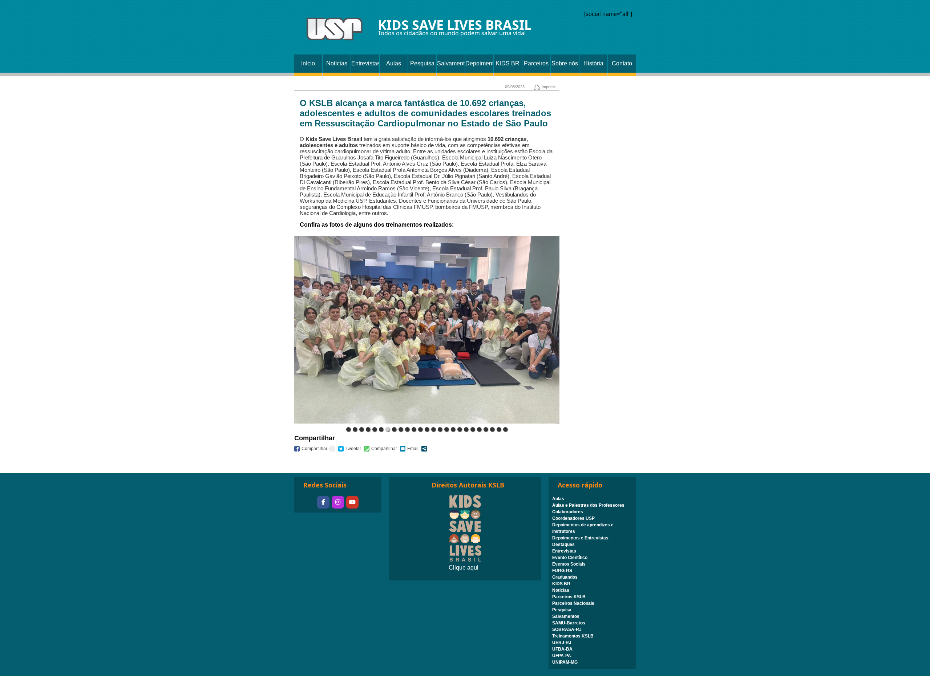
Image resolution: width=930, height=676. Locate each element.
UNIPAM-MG (565, 662)
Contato (622, 63)
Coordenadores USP (573, 518)
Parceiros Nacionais (573, 603)
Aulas (393, 63)
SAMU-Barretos (568, 623)
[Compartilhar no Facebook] (310, 449)
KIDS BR (507, 63)
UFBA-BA (562, 649)
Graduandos (565, 577)
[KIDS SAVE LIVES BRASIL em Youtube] (352, 502)
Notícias (336, 63)
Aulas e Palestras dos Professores (588, 505)
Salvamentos (451, 63)
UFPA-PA (561, 655)
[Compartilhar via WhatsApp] (380, 449)
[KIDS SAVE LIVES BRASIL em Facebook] (323, 502)
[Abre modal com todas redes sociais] (424, 449)
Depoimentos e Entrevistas (479, 66)
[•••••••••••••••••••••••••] (426, 330)
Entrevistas (365, 63)
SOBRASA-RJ (567, 629)
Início (308, 63)
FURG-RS (562, 570)
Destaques (563, 544)
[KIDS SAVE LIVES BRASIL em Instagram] (338, 502)
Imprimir (549, 87)
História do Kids (593, 66)
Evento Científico (569, 557)
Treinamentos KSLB (573, 636)
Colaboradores (567, 511)
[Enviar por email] (409, 449)
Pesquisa (422, 63)
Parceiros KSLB (536, 66)
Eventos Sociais (569, 564)
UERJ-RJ (561, 642)
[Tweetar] (349, 449)
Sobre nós (564, 63)
